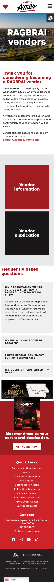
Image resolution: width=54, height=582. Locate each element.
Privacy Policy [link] (12, 562)
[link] (50, 18)
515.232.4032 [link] (27, 527)
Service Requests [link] (27, 506)
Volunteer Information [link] (27, 476)
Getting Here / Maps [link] (27, 484)
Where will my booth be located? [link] (24, 342)
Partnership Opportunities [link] (27, 468)
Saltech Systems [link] (42, 569)
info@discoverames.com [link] (27, 531)
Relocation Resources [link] (27, 489)
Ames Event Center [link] (27, 501)
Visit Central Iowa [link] (26, 493)
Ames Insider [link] (27, 480)
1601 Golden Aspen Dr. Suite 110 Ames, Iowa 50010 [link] (27, 522)
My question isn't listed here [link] (24, 371)
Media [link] (27, 472)
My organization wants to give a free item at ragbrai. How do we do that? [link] (23, 291)
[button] (27, 291)
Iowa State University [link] (27, 497)
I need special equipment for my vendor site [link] (24, 356)
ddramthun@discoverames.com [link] (21, 139)
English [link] (13, 579)
